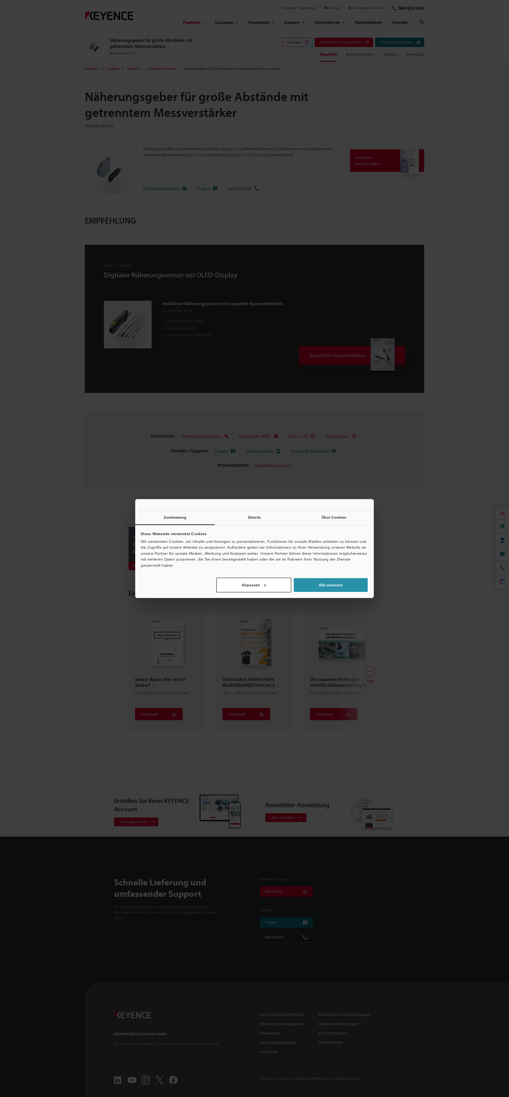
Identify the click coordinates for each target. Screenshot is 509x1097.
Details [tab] (254, 517)
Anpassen (251, 585)
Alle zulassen (331, 585)
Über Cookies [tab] (334, 517)
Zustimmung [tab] (175, 517)
